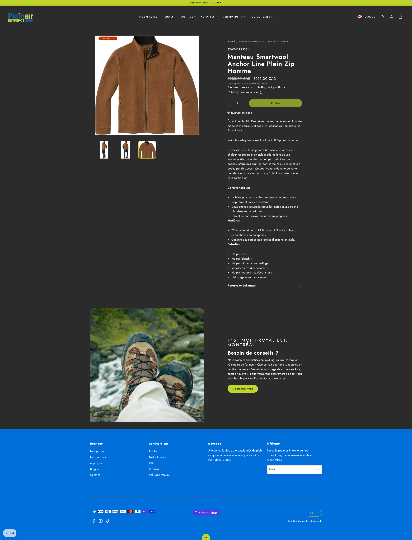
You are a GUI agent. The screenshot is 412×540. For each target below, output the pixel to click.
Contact (95, 475)
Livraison (154, 469)
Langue (370, 16)
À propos (96, 463)
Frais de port (233, 83)
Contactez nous (243, 388)
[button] (359, 17)
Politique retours (159, 475)
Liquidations (232, 16)
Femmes (168, 16)
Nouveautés (148, 16)
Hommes (187, 16)
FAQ (151, 463)
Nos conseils (260, 16)
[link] (391, 17)
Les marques (98, 457)
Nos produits (98, 451)
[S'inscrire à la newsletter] (318, 469)
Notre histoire (157, 457)
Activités (208, 16)
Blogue (94, 469)
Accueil (231, 41)
